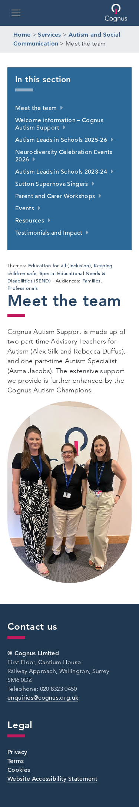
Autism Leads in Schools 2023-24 (61, 171)
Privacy (17, 752)
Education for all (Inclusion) (59, 265)
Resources (29, 220)
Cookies (18, 770)
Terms (15, 761)
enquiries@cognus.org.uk (42, 697)
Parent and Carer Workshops (55, 196)
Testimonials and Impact (48, 233)
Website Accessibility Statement (52, 779)
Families (91, 281)
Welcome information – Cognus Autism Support (59, 124)
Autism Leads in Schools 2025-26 (61, 140)
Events (24, 208)
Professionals (22, 288)
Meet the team (36, 108)
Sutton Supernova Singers (51, 184)
